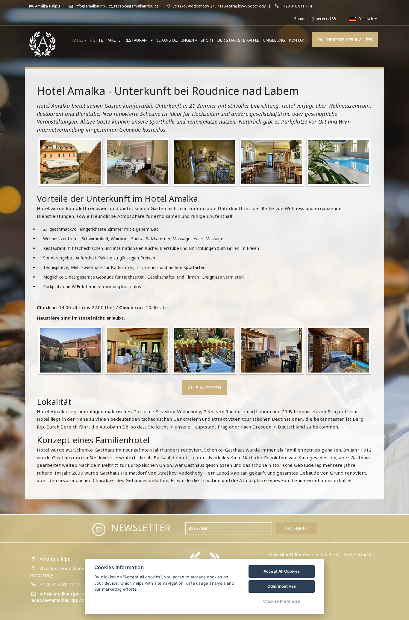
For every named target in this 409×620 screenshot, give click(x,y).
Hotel (77, 40)
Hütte (96, 40)
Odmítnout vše (281, 586)
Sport (207, 40)
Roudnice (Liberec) (310, 18)
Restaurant (138, 40)
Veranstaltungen (175, 40)
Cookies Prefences (281, 601)
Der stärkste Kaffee (238, 40)
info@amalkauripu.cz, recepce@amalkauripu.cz (116, 6)
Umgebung (274, 40)
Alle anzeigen (204, 387)
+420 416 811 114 (296, 6)
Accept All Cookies (281, 571)
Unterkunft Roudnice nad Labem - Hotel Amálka (321, 554)
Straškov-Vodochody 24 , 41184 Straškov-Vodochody (219, 6)
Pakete (114, 40)
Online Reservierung (340, 39)
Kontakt (298, 40)
